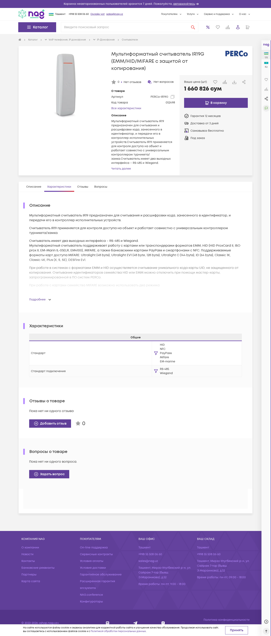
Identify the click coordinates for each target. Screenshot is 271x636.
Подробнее (37, 299)
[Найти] (193, 27)
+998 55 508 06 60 (79, 14)
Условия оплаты (91, 561)
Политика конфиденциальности (227, 620)
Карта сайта (30, 581)
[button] (135, 4)
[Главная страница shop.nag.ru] (19, 40)
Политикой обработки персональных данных (118, 631)
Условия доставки (93, 568)
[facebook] (163, 623)
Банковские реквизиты (38, 568)
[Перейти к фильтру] (156, 353)
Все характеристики (126, 108)
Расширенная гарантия (97, 581)
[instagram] (107, 623)
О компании (30, 547)
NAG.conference (91, 595)
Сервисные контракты (96, 554)
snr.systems (88, 588)
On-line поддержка (94, 547)
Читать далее (121, 169)
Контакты (28, 561)
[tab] (33, 187)
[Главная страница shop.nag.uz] (31, 14)
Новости (27, 554)
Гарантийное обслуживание (101, 574)
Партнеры (29, 574)
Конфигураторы (91, 601)
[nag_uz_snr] (135, 623)
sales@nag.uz (114, 14)
